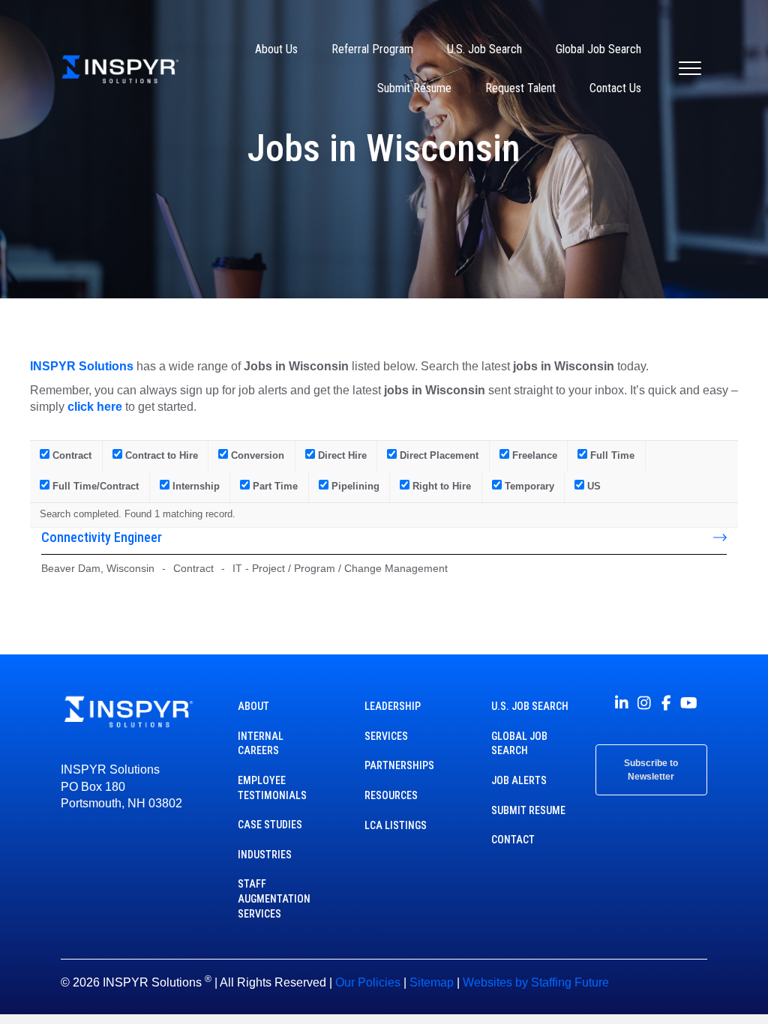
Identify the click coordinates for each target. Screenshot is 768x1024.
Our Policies (367, 982)
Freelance (533, 455)
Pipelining (354, 486)
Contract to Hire (160, 455)
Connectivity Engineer (101, 537)
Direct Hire (341, 455)
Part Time (274, 486)
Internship (195, 486)
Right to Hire (440, 486)
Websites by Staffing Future (536, 982)
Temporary (528, 486)
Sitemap (432, 982)
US (592, 486)
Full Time (610, 455)
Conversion (256, 455)
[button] (621, 703)
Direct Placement (437, 455)
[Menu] (690, 69)
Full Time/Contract (94, 486)
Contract (71, 455)
